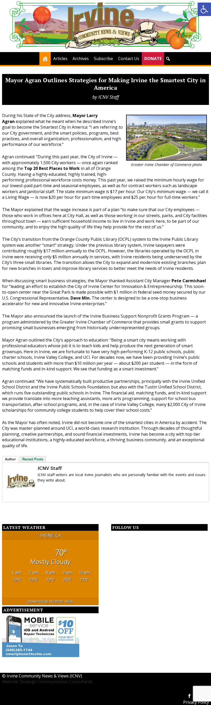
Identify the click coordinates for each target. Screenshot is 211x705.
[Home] (45, 58)
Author (10, 459)
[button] (204, 9)
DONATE (153, 58)
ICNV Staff (108, 97)
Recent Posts (32, 459)
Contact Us (128, 58)
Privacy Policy (196, 702)
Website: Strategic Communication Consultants (47, 681)
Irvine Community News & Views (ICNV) (44, 676)
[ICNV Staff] (20, 495)
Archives (81, 58)
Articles (60, 58)
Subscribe (103, 58)
